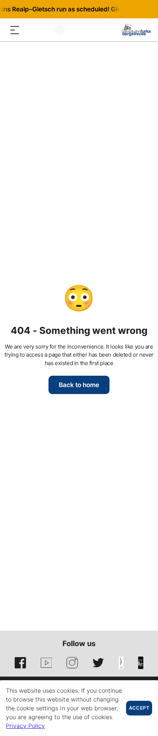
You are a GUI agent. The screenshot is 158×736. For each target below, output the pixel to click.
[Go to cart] (44, 29)
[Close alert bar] (128, 9)
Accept (139, 708)
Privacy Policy (25, 725)
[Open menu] (14, 29)
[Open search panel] (29, 29)
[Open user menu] (59, 29)
